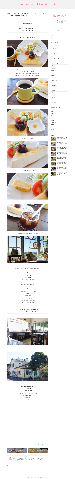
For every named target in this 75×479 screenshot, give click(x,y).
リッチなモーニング (54, 48)
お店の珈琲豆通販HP (27, 397)
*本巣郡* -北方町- (54, 80)
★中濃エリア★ (53, 97)
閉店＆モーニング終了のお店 (55, 107)
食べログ (27, 399)
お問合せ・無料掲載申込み (26, 7)
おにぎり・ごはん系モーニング (56, 55)
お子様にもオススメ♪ (54, 65)
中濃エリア (51, 7)
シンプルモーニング (54, 53)
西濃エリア (45, 7)
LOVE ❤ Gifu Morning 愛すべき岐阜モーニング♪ (37, 4)
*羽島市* (52, 82)
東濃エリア (57, 7)
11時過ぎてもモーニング (55, 58)
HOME (11, 7)
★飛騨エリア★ (53, 102)
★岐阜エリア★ (53, 68)
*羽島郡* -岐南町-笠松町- (55, 85)
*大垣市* (52, 92)
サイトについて (17, 7)
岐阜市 (34, 7)
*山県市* (52, 87)
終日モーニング (53, 60)
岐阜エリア (39, 7)
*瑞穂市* (52, 75)
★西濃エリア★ (53, 90)
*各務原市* (53, 73)
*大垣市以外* (53, 95)
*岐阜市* (52, 70)
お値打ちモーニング (54, 50)
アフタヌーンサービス (54, 63)
